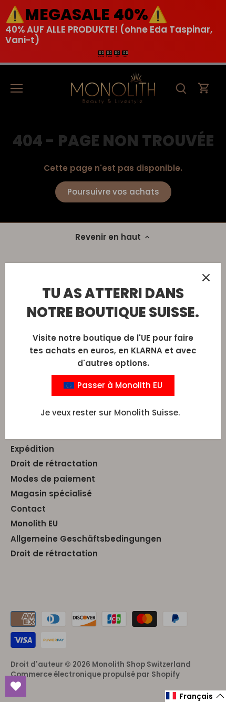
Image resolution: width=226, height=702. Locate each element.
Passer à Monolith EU (118, 385)
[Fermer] (206, 277)
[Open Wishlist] (15, 686)
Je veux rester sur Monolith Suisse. (110, 412)
